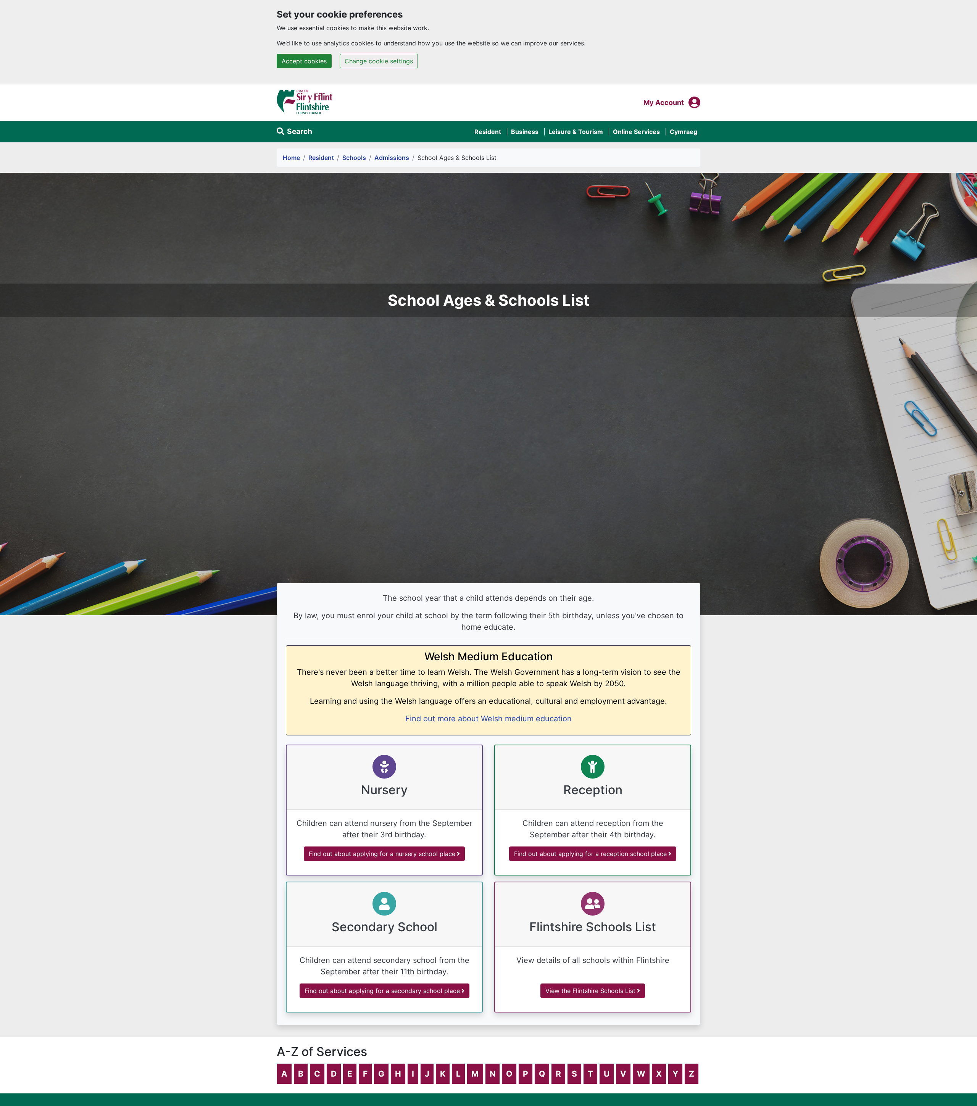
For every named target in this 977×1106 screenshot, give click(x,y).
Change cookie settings (379, 61)
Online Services (636, 131)
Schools (354, 157)
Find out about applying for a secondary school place (382, 991)
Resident (487, 131)
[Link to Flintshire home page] (305, 101)
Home (291, 157)
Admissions (391, 157)
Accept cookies (304, 61)
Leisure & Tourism (575, 131)
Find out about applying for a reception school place (590, 854)
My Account (663, 102)
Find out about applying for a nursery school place (382, 854)
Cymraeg (683, 131)
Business (524, 131)
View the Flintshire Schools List (590, 991)
